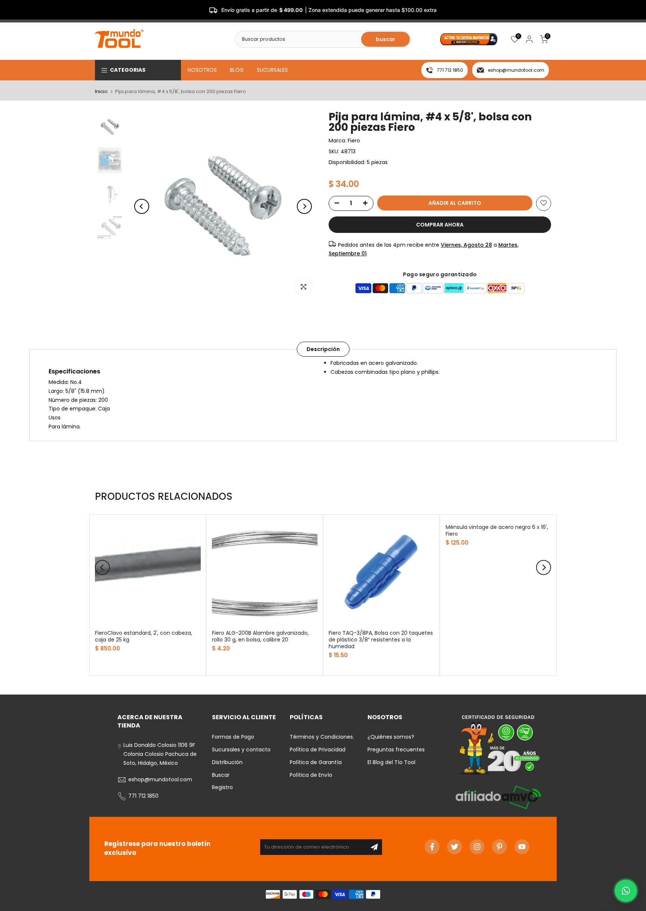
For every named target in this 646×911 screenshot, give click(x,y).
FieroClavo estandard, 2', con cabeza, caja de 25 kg (143, 636)
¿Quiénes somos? (390, 737)
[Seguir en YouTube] (521, 846)
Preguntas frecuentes (396, 749)
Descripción (323, 349)
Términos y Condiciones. (322, 737)
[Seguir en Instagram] (477, 846)
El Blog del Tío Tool (391, 762)
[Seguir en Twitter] (454, 846)
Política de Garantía (316, 762)
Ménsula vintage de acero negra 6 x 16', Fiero (497, 530)
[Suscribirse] (374, 847)
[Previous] (141, 206)
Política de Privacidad (317, 749)
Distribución (227, 762)
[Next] (304, 206)
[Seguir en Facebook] (432, 846)
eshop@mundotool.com (516, 70)
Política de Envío (311, 775)
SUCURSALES (272, 70)
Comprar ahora (440, 224)
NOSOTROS (202, 70)
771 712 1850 (450, 70)
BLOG (237, 70)
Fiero (354, 140)
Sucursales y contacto (241, 749)
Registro (222, 787)
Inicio (101, 91)
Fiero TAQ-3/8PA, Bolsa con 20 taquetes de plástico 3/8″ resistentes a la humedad (381, 639)
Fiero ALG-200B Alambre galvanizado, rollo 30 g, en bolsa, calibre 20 (260, 636)
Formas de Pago (233, 737)
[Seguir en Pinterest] (499, 846)
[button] (626, 891)
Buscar (221, 775)
